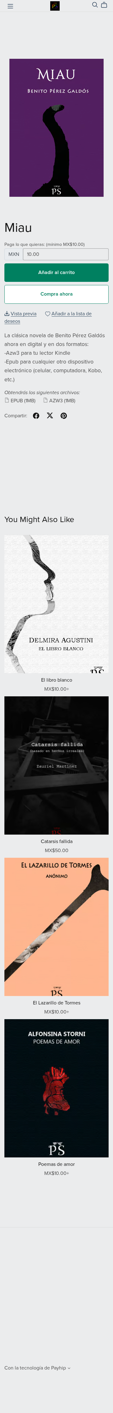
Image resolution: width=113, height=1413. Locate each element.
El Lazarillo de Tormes (56, 1003)
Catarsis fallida (57, 841)
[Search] (95, 5)
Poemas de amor (56, 1164)
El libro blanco (56, 680)
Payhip (58, 1368)
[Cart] (106, 5)
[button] (69, 1369)
